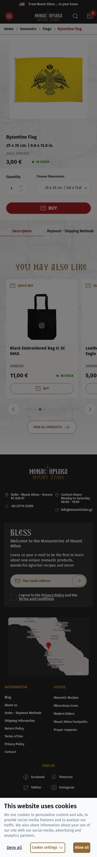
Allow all (82, 847)
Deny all (14, 847)
